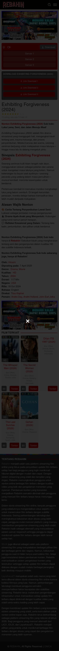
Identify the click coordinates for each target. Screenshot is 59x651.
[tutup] (28, 321)
